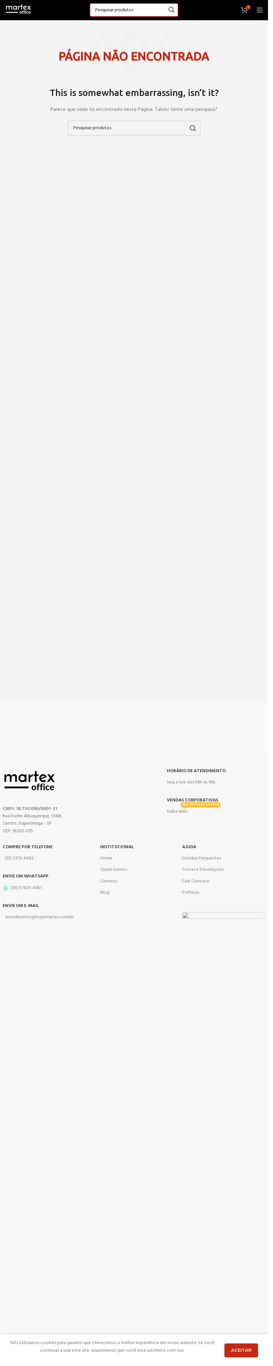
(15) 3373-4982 (19, 858)
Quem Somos (113, 869)
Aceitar (241, 1350)
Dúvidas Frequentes (201, 858)
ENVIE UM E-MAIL (21, 906)
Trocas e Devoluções (203, 869)
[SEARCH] (171, 10)
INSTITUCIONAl (117, 847)
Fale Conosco (195, 881)
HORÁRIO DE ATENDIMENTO (196, 771)
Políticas (190, 892)
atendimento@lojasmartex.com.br (39, 917)
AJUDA (189, 847)
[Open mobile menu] (259, 10)
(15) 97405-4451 (26, 888)
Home (106, 858)
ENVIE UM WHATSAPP (25, 876)
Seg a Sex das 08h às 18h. (191, 782)
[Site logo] (18, 10)
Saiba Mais (193, 810)
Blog (105, 892)
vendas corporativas (192, 800)
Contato (109, 881)
